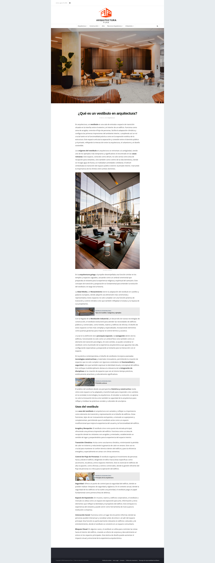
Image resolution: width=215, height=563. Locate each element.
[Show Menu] (69, 2)
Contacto (122, 560)
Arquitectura (82, 26)
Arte (103, 26)
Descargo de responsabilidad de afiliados (149, 560)
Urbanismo (129, 26)
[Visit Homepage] (106, 15)
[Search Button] (157, 26)
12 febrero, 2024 (103, 118)
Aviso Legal (115, 560)
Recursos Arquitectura (114, 26)
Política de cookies (106, 560)
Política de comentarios (132, 560)
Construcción (94, 26)
